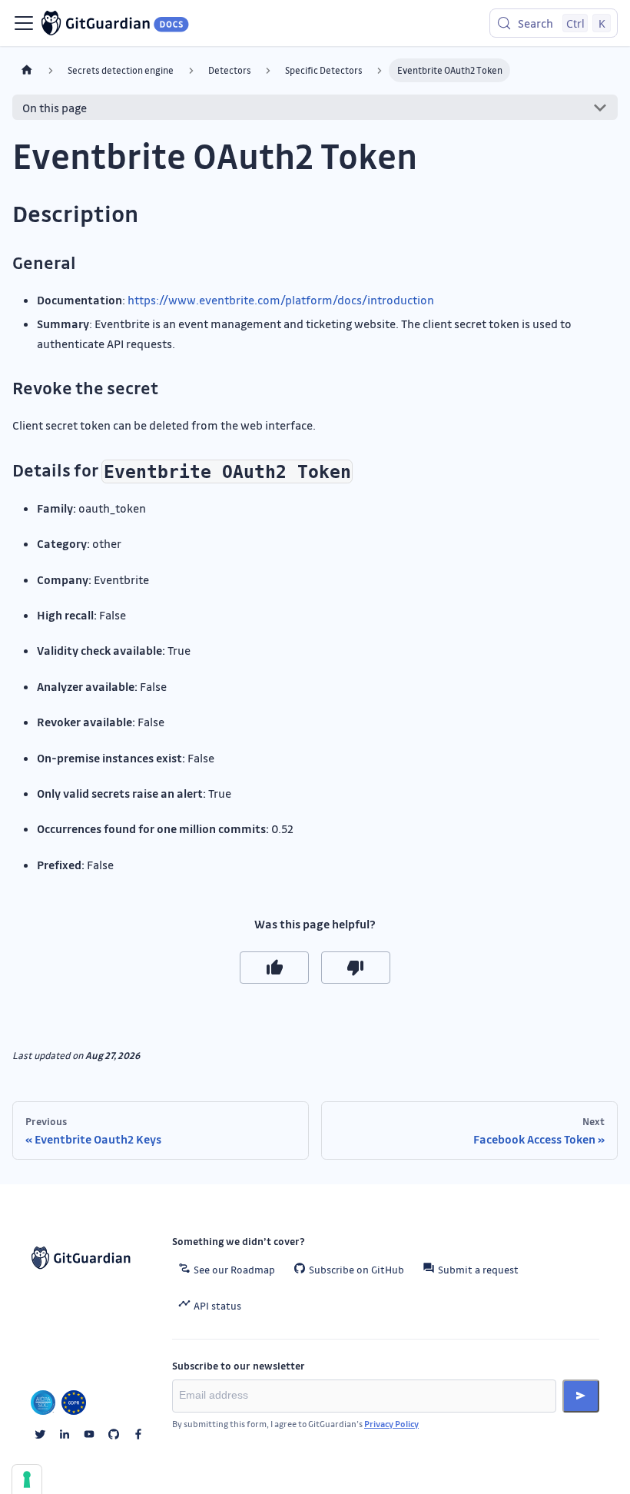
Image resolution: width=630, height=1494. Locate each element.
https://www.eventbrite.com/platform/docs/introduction (281, 299)
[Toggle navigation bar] (23, 23)
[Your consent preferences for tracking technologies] (26, 1479)
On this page (54, 107)
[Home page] (26, 70)
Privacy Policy (391, 1423)
